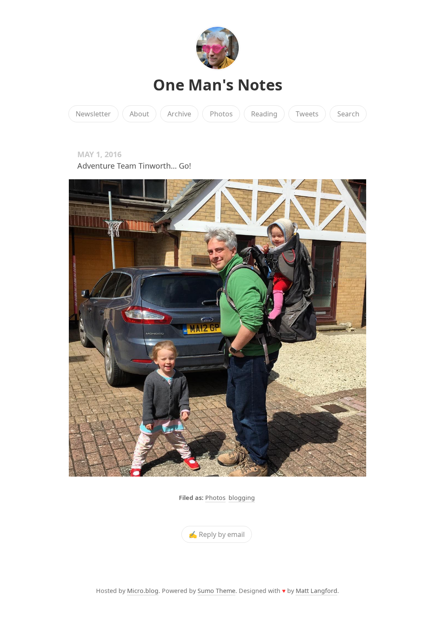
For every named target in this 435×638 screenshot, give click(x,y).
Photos (221, 114)
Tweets (307, 114)
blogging (242, 498)
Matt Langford (316, 591)
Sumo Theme (216, 591)
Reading (264, 114)
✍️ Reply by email (217, 534)
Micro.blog (142, 591)
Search (348, 114)
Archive (179, 114)
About (139, 114)
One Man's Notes (217, 84)
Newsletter (93, 114)
